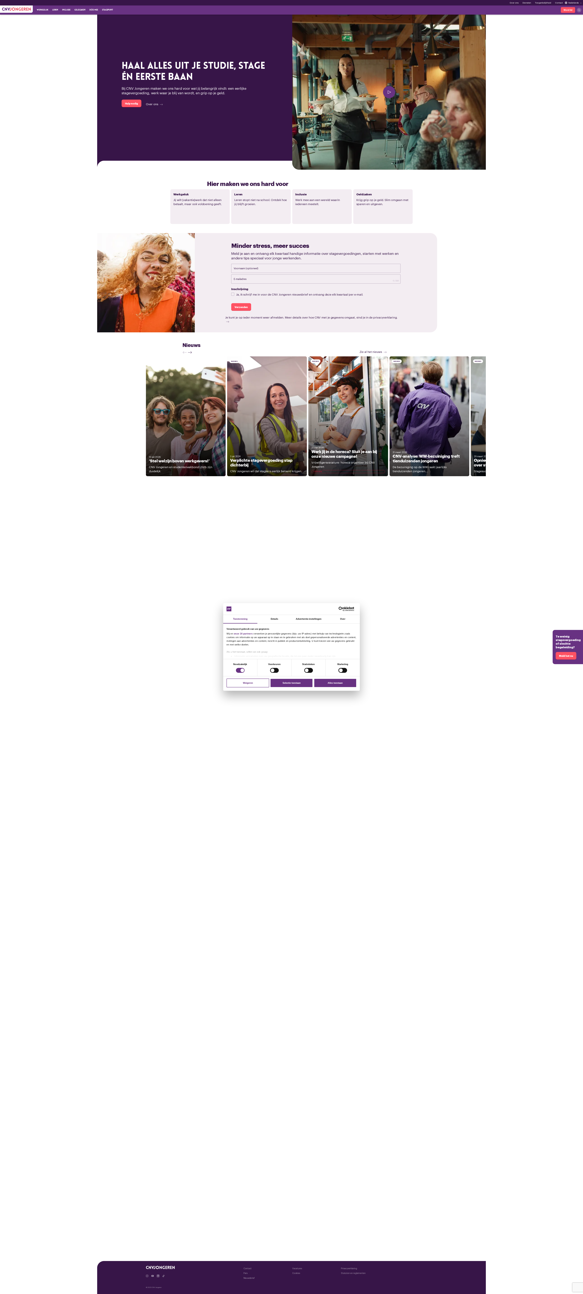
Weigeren (248, 683)
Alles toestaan (335, 683)
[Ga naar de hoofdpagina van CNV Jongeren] (16, 9)
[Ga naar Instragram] (147, 1276)
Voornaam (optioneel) (249, 268)
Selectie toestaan (292, 683)
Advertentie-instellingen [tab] (308, 619)
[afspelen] (389, 92)
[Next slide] (191, 352)
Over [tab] (342, 619)
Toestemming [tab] (240, 619)
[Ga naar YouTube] (152, 1276)
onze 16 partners (243, 633)
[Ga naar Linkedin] (158, 1276)
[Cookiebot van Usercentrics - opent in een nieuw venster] (343, 609)
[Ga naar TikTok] (163, 1276)
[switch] (274, 670)
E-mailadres (243, 279)
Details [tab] (274, 619)
